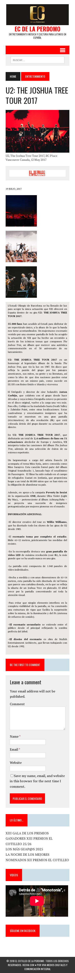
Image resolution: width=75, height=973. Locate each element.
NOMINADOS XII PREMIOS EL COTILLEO (37, 860)
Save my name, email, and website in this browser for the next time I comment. (37, 781)
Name (14, 736)
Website (16, 762)
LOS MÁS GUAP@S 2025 (24, 849)
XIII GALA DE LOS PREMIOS (27, 833)
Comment (17, 704)
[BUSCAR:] (37, 59)
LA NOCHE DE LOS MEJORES (27, 854)
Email (14, 749)
